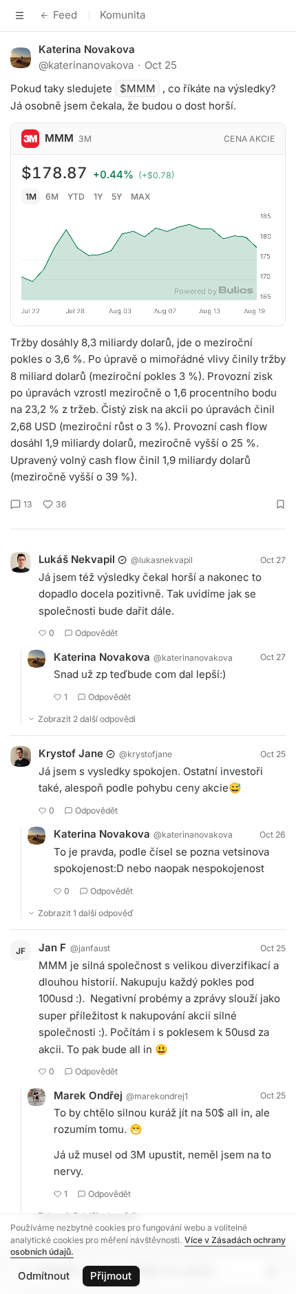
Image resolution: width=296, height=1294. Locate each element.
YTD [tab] (76, 196)
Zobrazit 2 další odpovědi (87, 719)
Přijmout (110, 1275)
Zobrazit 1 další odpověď (86, 913)
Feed (65, 14)
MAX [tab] (141, 196)
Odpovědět (96, 633)
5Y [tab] (117, 196)
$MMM (138, 88)
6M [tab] (52, 196)
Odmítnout (44, 1275)
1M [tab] (30, 196)
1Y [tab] (98, 196)
